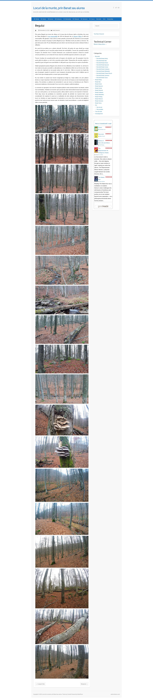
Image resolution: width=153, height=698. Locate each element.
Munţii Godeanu (99, 92)
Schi (104, 19)
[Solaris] (96, 127)
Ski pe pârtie (100, 109)
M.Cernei (50, 19)
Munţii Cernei (98, 88)
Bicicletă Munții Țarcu (102, 77)
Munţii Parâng (98, 96)
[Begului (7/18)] (62, 286)
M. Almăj (36, 19)
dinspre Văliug (77, 36)
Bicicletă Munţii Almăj (102, 58)
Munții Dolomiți (99, 90)
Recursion (101, 134)
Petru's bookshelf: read (103, 123)
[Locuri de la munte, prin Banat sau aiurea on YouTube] (118, 8)
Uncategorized (99, 113)
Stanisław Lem (102, 129)
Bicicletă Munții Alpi (102, 60)
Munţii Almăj (98, 79)
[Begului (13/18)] (62, 469)
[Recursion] (96, 134)
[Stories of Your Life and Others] (96, 140)
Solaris (100, 127)
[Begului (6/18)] (62, 256)
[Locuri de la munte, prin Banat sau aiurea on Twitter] (116, 8)
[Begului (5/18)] (62, 226)
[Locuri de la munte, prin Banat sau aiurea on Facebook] (113, 8)
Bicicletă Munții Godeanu (103, 69)
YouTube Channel (99, 34)
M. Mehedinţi (67, 19)
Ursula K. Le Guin (99, 154)
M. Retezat (76, 19)
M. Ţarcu (91, 19)
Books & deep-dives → (100, 44)
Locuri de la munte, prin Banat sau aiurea (59, 8)
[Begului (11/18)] (62, 405)
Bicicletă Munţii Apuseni (103, 65)
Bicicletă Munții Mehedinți (103, 71)
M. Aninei (43, 19)
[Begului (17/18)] (62, 610)
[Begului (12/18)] (62, 437)
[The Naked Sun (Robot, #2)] (96, 177)
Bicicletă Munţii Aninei (102, 62)
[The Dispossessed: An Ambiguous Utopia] (96, 148)
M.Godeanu (58, 19)
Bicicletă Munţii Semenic (103, 75)
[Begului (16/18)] (62, 569)
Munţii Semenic (56, 30)
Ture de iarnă (98, 111)
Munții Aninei (98, 84)
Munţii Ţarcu (98, 103)
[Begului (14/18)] (62, 503)
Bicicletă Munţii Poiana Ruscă (104, 73)
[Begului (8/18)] (62, 316)
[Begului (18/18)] (62, 646)
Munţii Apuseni (99, 86)
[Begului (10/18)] (62, 375)
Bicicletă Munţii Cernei (102, 67)
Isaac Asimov (102, 181)
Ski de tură (99, 107)
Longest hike (40, 684)
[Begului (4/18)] (62, 195)
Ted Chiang (101, 144)
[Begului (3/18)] (62, 165)
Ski (96, 105)
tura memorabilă (52, 36)
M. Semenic (84, 19)
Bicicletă (98, 19)
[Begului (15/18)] (62, 536)
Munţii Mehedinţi (99, 94)
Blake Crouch (102, 136)
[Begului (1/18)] (62, 106)
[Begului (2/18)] (62, 135)
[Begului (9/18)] (62, 345)
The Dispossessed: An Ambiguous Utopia (103, 150)
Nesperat (84, 684)
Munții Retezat (99, 98)
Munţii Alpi (110, 19)
